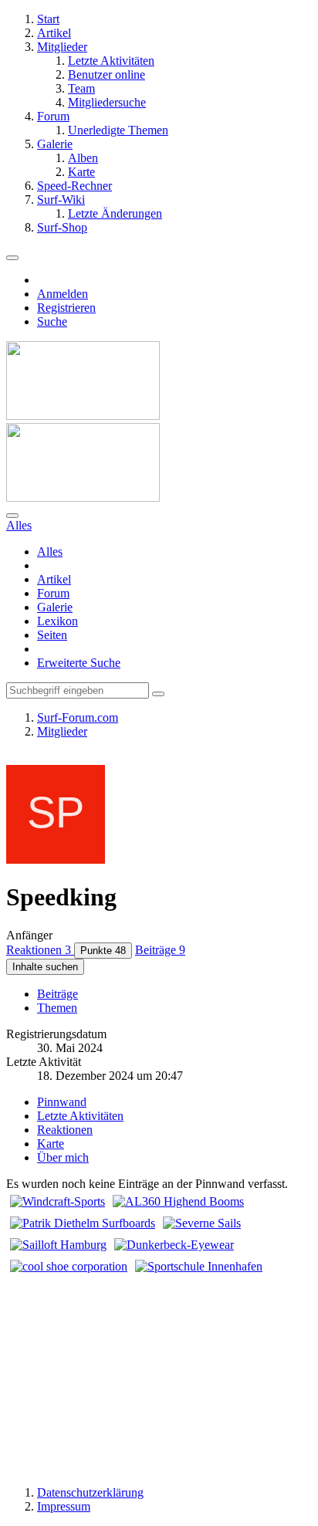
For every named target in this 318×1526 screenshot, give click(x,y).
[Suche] (12, 515)
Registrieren (66, 307)
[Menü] (12, 257)
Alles (50, 551)
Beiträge (57, 993)
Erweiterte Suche (78, 662)
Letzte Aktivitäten (80, 1115)
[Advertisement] (159, 1373)
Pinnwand (61, 1101)
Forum (53, 593)
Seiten (52, 634)
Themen (57, 1007)
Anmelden (62, 293)
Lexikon (57, 621)
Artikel (54, 579)
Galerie (55, 607)
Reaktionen (65, 1129)
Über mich (63, 1157)
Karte (50, 1143)
